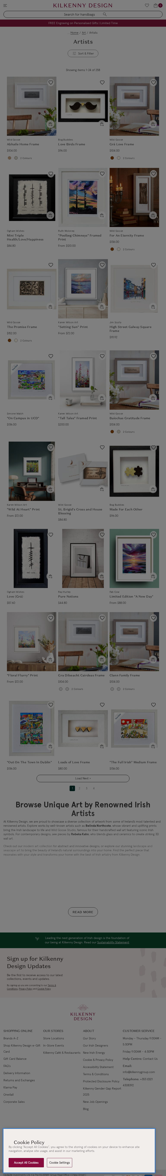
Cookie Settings (59, 1162)
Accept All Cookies (26, 1162)
